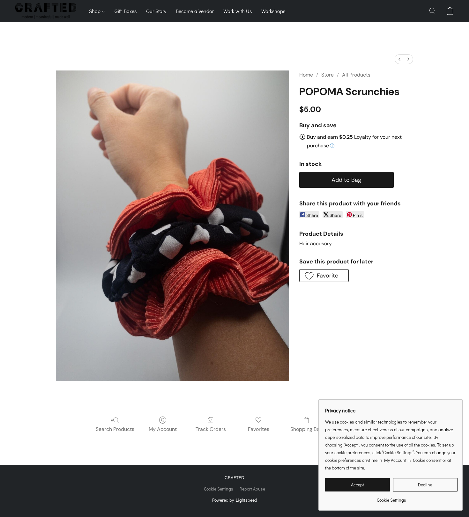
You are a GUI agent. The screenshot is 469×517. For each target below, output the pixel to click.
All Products (356, 74)
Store (327, 74)
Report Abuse (252, 489)
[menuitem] (399, 59)
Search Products (115, 429)
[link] (391, 497)
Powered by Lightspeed (234, 500)
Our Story (156, 11)
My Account (163, 429)
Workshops (273, 11)
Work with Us (237, 11)
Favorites (258, 429)
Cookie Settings (218, 489)
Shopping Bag (306, 429)
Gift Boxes (126, 11)
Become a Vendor (195, 11)
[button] (45, 11)
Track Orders (211, 429)
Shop (95, 11)
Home (306, 74)
